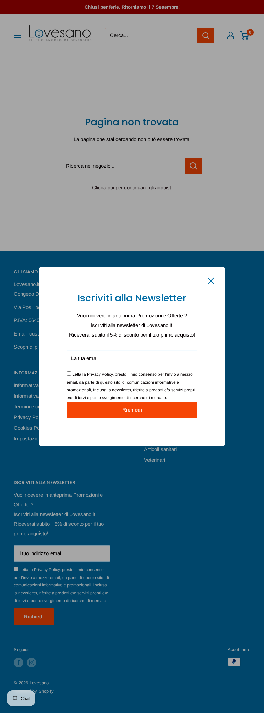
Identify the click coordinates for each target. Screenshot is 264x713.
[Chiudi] (211, 280)
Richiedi (132, 410)
